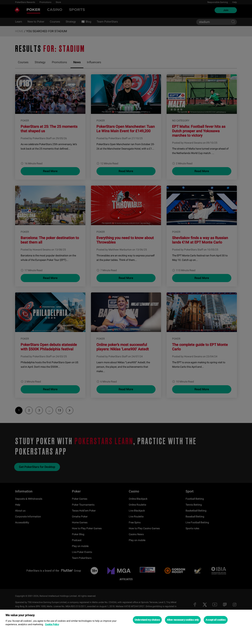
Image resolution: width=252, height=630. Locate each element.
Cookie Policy (52, 624)
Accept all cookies (215, 619)
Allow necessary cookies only (183, 619)
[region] (126, 620)
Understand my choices (147, 619)
